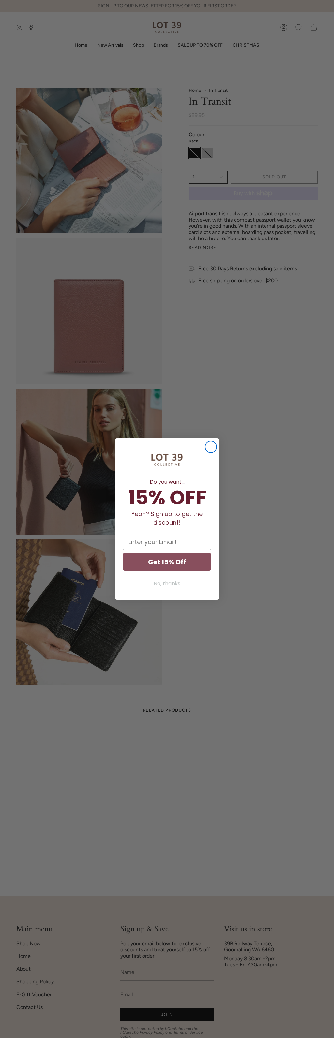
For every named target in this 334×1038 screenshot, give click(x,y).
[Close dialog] (211, 447)
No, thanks (167, 583)
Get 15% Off (167, 562)
